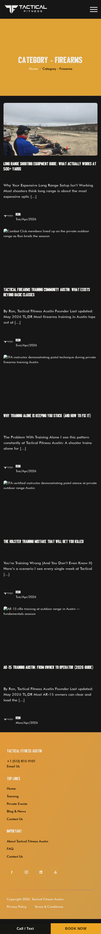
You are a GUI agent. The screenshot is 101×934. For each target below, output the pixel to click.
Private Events (17, 804)
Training (13, 796)
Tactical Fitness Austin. (48, 899)
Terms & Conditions (49, 906)
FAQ (10, 849)
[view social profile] (12, 872)
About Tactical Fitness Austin (27, 841)
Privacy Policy (17, 906)
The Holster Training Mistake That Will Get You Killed (44, 541)
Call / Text (25, 928)
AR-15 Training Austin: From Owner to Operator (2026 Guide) (48, 667)
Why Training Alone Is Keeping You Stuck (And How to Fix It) (47, 416)
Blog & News (16, 811)
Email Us (13, 766)
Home (33, 69)
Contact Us (15, 819)
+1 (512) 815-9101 (21, 761)
